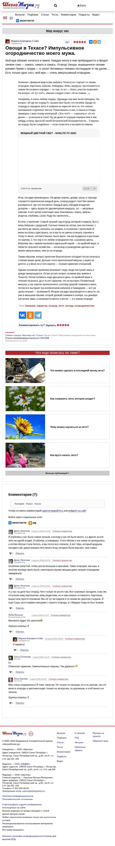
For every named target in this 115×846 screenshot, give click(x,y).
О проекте (80, 733)
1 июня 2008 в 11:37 (41, 657)
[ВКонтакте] (91, 42)
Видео (95, 14)
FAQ (77, 738)
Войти (82, 5)
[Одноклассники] (95, 42)
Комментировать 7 (30, 325)
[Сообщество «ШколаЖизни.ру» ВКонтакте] (25, 21)
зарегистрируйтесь (52, 510)
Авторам (79, 742)
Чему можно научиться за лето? (69, 427)
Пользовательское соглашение (17, 799)
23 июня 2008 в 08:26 (54, 639)
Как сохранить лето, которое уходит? (72, 398)
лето (61, 305)
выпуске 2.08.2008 (39, 338)
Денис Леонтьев (22, 531)
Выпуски (20, 14)
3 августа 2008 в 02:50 (41, 560)
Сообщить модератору (62, 531)
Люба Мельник (15, 615)
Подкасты (84, 14)
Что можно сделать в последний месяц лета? (77, 370)
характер (42, 305)
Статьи (45, 14)
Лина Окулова (21, 678)
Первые (29, 504)
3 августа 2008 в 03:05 (41, 531)
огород (53, 305)
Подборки (32, 14)
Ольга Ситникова (22, 657)
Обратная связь (100, 741)
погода (69, 305)
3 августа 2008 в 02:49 (41, 586)
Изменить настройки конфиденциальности (23, 836)
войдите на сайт (77, 510)
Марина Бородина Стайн (30, 638)
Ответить (20, 553)
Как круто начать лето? (64, 455)
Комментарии (68, 14)
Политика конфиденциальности (17, 796)
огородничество (84, 305)
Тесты (55, 14)
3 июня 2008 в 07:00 (40, 615)
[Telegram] (99, 42)
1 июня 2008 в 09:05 (38, 679)
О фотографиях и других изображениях (21, 804)
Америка (30, 305)
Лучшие (37, 504)
